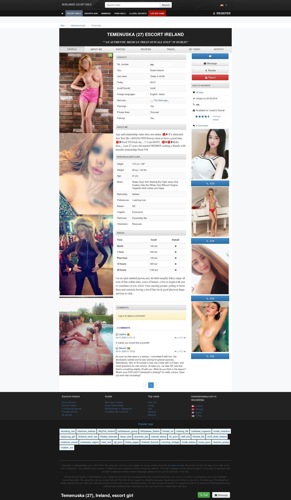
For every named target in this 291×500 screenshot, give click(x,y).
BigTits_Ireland (107, 431)
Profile (72, 49)
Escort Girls (74, 13)
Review (211, 70)
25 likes (200, 92)
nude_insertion (222, 431)
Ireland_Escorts (150, 442)
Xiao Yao (152, 402)
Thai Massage (160, 100)
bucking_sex (68, 431)
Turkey (199, 415)
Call (205, 495)
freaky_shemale (109, 436)
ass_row (106, 442)
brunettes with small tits (116, 411)
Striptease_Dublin (150, 431)
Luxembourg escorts (72, 408)
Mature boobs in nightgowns (118, 408)
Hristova (152, 411)
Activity (219, 49)
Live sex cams (157, 13)
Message (211, 63)
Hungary (200, 409)
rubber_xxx (67, 447)
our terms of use (176, 465)
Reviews (146, 49)
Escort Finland (69, 405)
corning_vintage (170, 442)
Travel (171, 49)
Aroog (151, 405)
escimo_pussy (221, 442)
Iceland (199, 405)
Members (106, 13)
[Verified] (86, 214)
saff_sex (185, 436)
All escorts (67, 414)
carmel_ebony (159, 436)
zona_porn (204, 442)
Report (212, 77)
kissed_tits (198, 436)
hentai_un (168, 431)
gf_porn (119, 442)
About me (96, 49)
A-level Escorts (138, 13)
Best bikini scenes (114, 402)
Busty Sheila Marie (114, 405)
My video (194, 49)
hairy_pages (132, 442)
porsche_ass (141, 436)
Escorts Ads (91, 13)
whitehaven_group (128, 431)
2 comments (202, 125)
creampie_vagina (90, 442)
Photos (120, 49)
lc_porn (174, 436)
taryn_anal (126, 436)
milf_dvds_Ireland (217, 436)
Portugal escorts (70, 411)
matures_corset (70, 442)
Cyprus (199, 412)
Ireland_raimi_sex (88, 436)
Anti (150, 408)
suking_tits (182, 431)
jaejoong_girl (68, 436)
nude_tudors (189, 442)
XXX (211, 183)
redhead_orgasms (201, 431)
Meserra (152, 414)
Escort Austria (69, 402)
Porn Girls (120, 13)
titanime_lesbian (86, 431)
